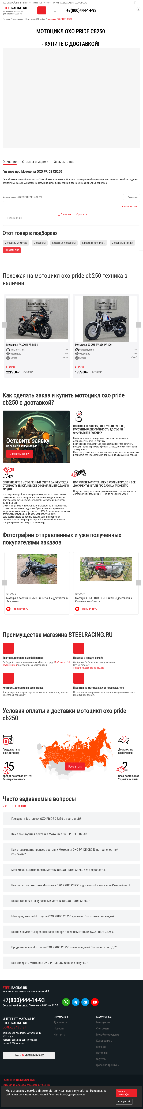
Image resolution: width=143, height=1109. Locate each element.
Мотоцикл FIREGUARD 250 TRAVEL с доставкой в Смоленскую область (103, 599)
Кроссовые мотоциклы (64, 242)
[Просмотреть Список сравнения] (110, 10)
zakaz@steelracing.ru (76, 3)
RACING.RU (15, 8)
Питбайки (102, 1053)
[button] (131, 197)
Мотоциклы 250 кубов (35, 19)
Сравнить (81, 214)
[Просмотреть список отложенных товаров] (119, 10)
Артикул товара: (10, 197)
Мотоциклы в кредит (122, 242)
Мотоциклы (18, 19)
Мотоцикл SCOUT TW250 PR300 (93, 344)
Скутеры (101, 1059)
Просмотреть (20, 608)
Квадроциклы (104, 1040)
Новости (59, 1028)
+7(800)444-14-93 (50, 3)
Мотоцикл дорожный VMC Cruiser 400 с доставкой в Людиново (37, 599)
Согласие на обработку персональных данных (26, 1085)
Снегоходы (102, 1028)
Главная (6, 19)
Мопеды (101, 1046)
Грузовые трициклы (107, 1065)
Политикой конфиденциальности (67, 1094)
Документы (60, 1022)
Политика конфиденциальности (19, 1079)
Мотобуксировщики (107, 1034)
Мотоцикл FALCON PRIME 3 (22, 344)
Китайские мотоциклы (93, 242)
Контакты (59, 1034)
